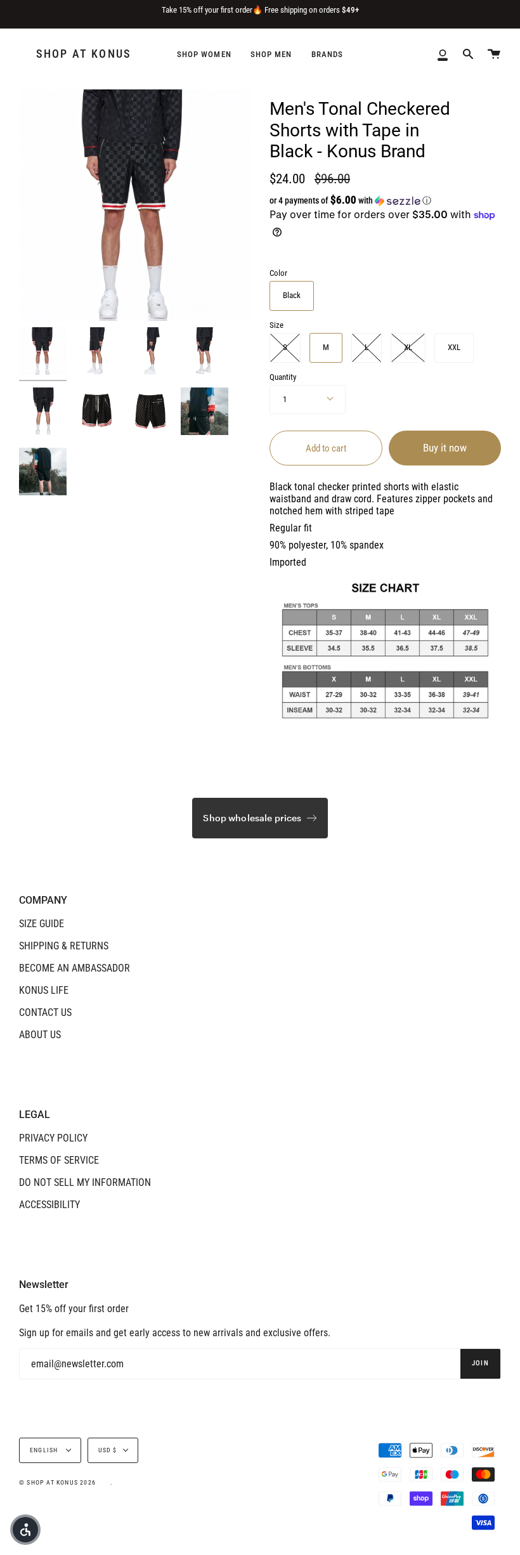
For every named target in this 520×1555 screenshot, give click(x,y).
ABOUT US (40, 1035)
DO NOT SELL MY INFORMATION (85, 1182)
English (45, 1450)
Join (480, 1363)
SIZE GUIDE (41, 924)
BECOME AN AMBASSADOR (74, 968)
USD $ (107, 1450)
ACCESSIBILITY (49, 1205)
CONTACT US (45, 1012)
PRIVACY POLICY (53, 1138)
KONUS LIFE (43, 990)
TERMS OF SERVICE (59, 1160)
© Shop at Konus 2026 (57, 1482)
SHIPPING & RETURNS (63, 946)
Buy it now (445, 447)
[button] (363, 200)
